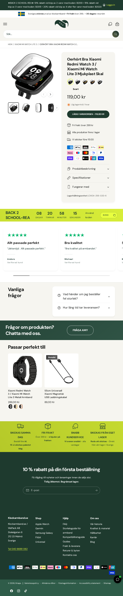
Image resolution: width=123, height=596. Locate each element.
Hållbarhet (95, 532)
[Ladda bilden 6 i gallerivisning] (13, 107)
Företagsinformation (67, 583)
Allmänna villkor (48, 583)
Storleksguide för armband (72, 530)
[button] (5, 24)
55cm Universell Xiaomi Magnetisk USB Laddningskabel (56, 394)
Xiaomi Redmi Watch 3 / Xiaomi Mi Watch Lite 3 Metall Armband (20, 394)
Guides (66, 541)
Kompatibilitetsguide (74, 537)
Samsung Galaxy (44, 532)
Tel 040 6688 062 (18, 548)
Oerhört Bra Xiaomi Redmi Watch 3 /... (59, 44)
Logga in (111, 5)
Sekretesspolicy (32, 583)
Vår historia (96, 524)
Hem (10, 44)
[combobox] (61, 34)
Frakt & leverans (71, 546)
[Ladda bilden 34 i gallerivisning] (38, 107)
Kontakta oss (70, 555)
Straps (18, 583)
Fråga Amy (80, 330)
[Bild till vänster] (43, 94)
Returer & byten (71, 550)
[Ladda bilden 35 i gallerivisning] (50, 107)
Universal (40, 541)
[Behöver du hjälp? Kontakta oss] (110, 24)
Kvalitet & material (100, 528)
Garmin (39, 528)
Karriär (93, 537)
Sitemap (107, 583)
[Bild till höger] (50, 94)
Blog (92, 541)
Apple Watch (42, 524)
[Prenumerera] (96, 490)
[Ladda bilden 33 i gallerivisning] (25, 107)
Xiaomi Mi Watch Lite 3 (26, 44)
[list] (61, 14)
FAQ (65, 524)
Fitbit (38, 537)
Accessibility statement (89, 583)
